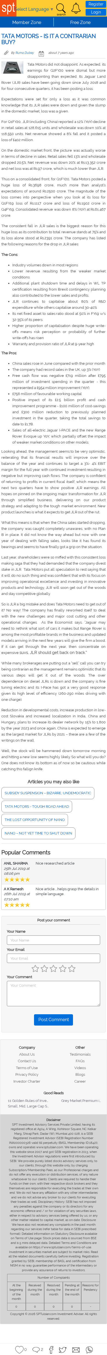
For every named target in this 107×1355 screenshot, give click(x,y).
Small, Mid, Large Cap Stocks (32, 1106)
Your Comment (19, 977)
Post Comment (53, 1019)
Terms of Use (27, 1068)
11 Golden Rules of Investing (31, 1101)
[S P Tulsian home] (8, 8)
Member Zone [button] (26, 22)
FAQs (80, 1061)
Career (80, 1081)
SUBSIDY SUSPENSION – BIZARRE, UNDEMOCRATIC (48, 793)
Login (96, 12)
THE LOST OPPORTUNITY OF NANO (35, 820)
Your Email (16, 950)
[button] (76, 8)
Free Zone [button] (80, 22)
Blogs (80, 1074)
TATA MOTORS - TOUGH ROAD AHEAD (37, 806)
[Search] (60, 10)
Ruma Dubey (24, 53)
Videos (80, 1068)
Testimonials (80, 1054)
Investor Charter (26, 1081)
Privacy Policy (26, 1074)
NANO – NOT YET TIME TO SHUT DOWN (38, 833)
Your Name (16, 931)
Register (96, 4)
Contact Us (27, 1061)
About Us (27, 1054)
